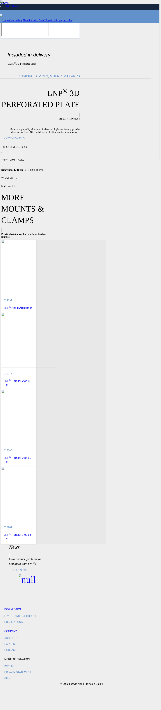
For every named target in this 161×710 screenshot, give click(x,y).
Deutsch (12, 6)
